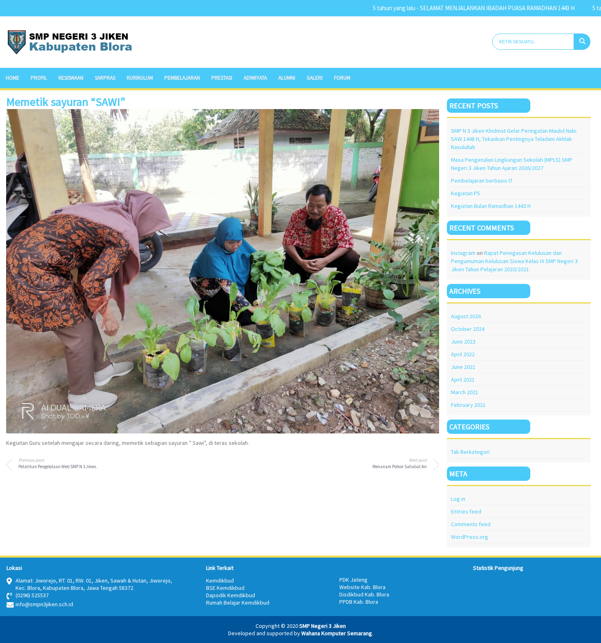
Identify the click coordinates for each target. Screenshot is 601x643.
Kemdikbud (220, 580)
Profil (39, 77)
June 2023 (463, 341)
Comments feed (471, 524)
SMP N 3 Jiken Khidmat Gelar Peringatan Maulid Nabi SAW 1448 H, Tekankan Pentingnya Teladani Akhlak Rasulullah (513, 139)
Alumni (286, 77)
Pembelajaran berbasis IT (482, 180)
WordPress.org (469, 536)
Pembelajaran (182, 77)
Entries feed (466, 511)
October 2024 (467, 329)
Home (12, 77)
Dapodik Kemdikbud (230, 595)
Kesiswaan (70, 77)
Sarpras (105, 77)
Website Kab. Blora (362, 587)
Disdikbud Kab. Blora (364, 594)
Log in (458, 498)
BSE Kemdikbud (225, 588)
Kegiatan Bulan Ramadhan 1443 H (491, 206)
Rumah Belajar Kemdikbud (237, 602)
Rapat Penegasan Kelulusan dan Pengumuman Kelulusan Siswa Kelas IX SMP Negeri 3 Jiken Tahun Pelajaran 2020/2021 (514, 261)
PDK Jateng (353, 579)
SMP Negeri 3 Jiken (322, 626)
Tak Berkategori (470, 451)
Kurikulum (140, 77)
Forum (342, 77)
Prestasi (221, 77)
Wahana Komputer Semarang (336, 633)
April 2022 (463, 354)
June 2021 (463, 367)
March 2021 (464, 392)
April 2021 (463, 379)
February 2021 (468, 405)
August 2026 (466, 316)
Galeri (315, 77)
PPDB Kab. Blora (358, 601)
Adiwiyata (255, 77)
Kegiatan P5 (465, 193)
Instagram (463, 253)
